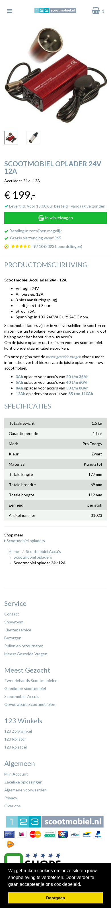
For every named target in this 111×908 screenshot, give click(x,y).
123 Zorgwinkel (18, 731)
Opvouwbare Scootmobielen (29, 704)
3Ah (19, 376)
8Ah (19, 387)
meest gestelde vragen (63, 356)
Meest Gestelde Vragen (25, 653)
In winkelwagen (58, 217)
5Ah (19, 382)
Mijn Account (16, 774)
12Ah (20, 393)
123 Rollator (15, 739)
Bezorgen (12, 637)
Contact (11, 613)
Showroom (13, 621)
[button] (83, 885)
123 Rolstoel (15, 747)
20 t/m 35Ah (77, 376)
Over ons (12, 805)
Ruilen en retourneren (24, 645)
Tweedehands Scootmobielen (30, 680)
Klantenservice (17, 629)
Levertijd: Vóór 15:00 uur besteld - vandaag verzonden (56, 206)
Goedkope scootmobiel (25, 688)
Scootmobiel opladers (25, 540)
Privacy (10, 797)
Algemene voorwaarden (25, 789)
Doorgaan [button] (55, 897)
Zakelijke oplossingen (23, 782)
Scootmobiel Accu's (21, 696)
